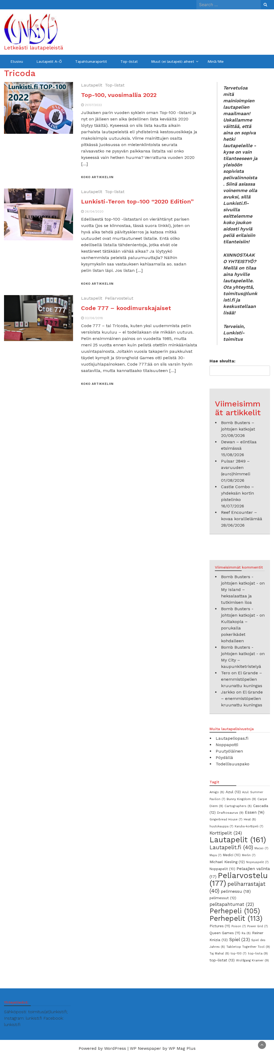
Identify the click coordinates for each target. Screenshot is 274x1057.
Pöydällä (224, 757)
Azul (233, 792)
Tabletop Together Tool (248, 947)
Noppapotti (227, 744)
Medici (232, 855)
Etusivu (17, 61)
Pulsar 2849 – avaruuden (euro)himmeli (235, 467)
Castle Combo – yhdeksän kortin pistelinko (237, 493)
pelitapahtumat (232, 904)
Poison (238, 926)
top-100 (238, 953)
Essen (254, 812)
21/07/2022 (93, 105)
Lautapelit (91, 85)
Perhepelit (236, 918)
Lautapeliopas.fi (232, 738)
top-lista (258, 953)
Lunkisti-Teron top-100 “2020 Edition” (137, 201)
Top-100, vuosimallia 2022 (119, 95)
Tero (225, 672)
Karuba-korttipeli (249, 826)
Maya (216, 855)
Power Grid (257, 926)
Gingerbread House (226, 819)
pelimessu (236, 891)
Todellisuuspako (232, 763)
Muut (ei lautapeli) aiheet (172, 61)
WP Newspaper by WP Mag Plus (163, 1048)
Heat (250, 819)
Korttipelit (226, 833)
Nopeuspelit (257, 862)
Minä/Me (216, 61)
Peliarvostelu (239, 879)
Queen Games (225, 933)
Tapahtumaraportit (91, 61)
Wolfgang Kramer (252, 960)
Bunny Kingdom (241, 799)
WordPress (115, 1048)
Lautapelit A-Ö (49, 61)
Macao (261, 848)
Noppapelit (222, 869)
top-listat (222, 960)
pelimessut (223, 898)
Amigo (217, 792)
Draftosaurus (230, 813)
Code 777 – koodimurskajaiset (126, 308)
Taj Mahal (219, 953)
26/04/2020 (94, 211)
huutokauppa (221, 826)
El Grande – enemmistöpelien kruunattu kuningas (241, 679)
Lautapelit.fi (231, 847)
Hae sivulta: (222, 360)
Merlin (249, 855)
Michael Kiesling (227, 862)
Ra (246, 933)
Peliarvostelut (119, 298)
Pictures (220, 926)
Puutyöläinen (229, 751)
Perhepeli (235, 911)
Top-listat (129, 61)
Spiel (239, 939)
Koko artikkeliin (97, 177)
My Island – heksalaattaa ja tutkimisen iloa (236, 596)
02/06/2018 (94, 318)
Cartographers (238, 806)
